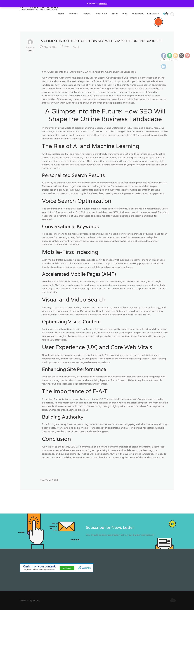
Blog (124, 13)
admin (30, 50)
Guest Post (137, 13)
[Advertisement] (79, 628)
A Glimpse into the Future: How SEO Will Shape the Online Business (101, 41)
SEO (67, 47)
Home (61, 13)
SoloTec (36, 600)
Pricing (114, 13)
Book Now (101, 13)
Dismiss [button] (103, 3)
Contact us (153, 13)
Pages (87, 13)
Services (74, 13)
